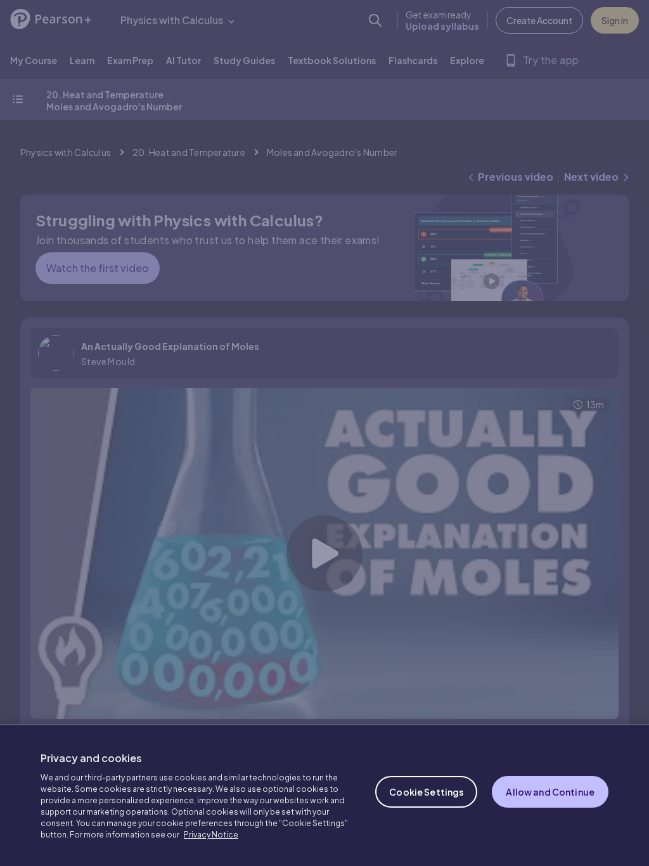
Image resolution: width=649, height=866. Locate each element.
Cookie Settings (426, 792)
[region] (324, 795)
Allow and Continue (550, 792)
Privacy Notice (211, 834)
